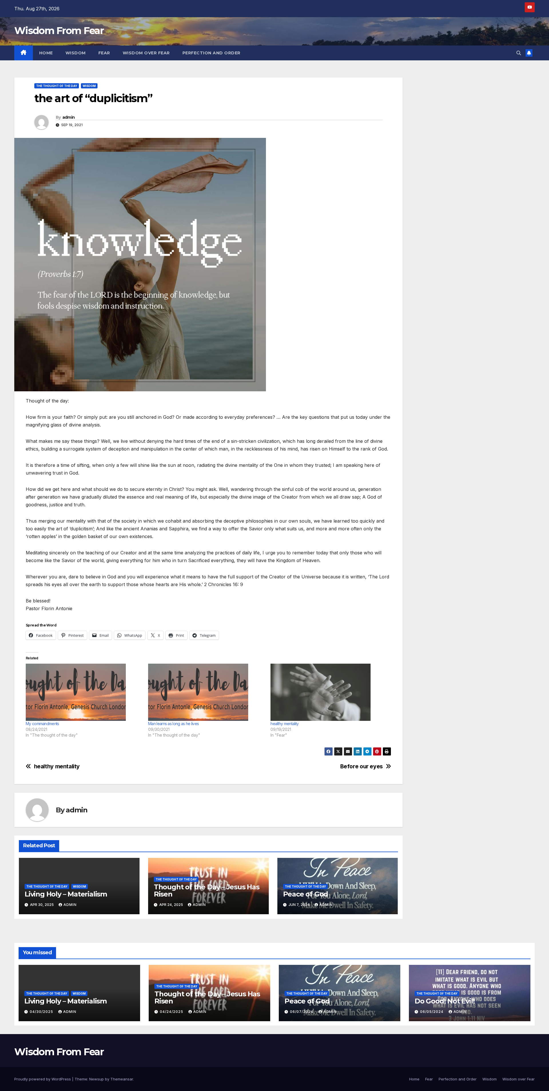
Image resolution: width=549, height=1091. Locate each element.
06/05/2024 (432, 1011)
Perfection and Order (211, 52)
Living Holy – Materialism (66, 894)
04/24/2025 (172, 1011)
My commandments (42, 723)
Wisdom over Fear (146, 52)
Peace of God (305, 894)
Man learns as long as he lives (173, 723)
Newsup (96, 1079)
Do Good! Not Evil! (444, 1001)
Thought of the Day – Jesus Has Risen (206, 890)
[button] (518, 53)
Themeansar (121, 1079)
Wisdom (75, 52)
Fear (104, 52)
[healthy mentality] (328, 692)
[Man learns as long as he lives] (206, 692)
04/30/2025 (42, 1011)
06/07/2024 (302, 1011)
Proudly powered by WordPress (43, 1079)
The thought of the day (56, 86)
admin (68, 117)
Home (46, 52)
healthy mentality (284, 723)
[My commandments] (84, 692)
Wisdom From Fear (59, 31)
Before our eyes (361, 766)
